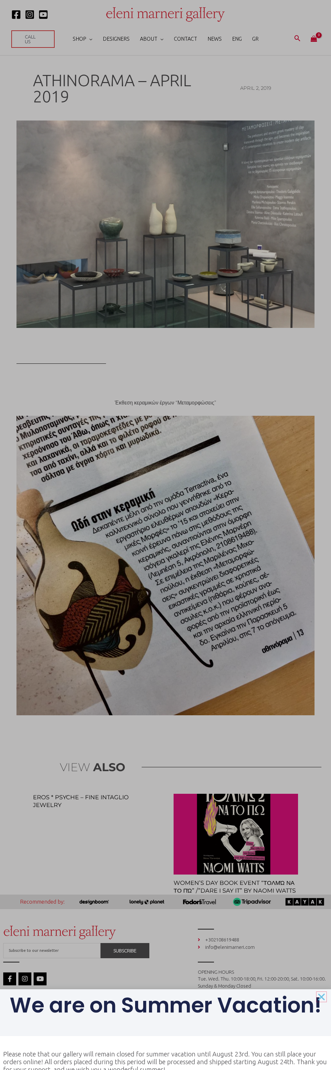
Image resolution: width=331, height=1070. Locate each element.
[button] (321, 997)
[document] (165, 535)
